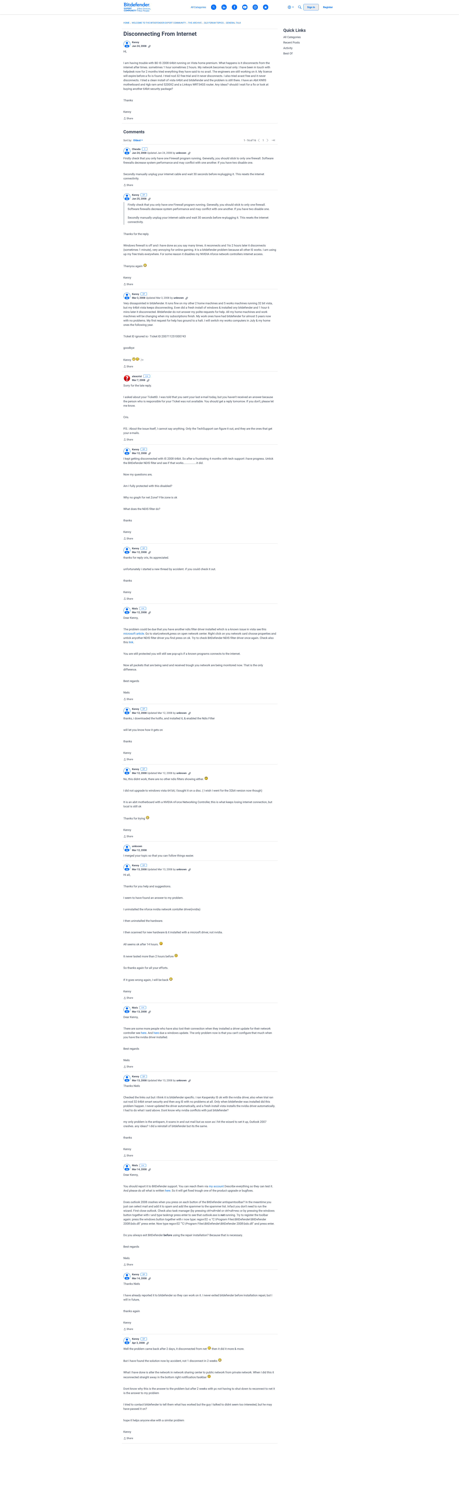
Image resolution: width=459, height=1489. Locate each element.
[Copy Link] (149, 46)
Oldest (137, 140)
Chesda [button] (136, 149)
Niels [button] (135, 608)
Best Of (288, 53)
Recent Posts (291, 42)
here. (168, 1190)
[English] (137, 7)
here (143, 1033)
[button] (127, 44)
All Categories (292, 37)
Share (128, 119)
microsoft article (133, 633)
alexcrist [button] (137, 376)
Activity (288, 48)
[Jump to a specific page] (273, 140)
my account (216, 1186)
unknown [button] (181, 152)
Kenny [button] (135, 42)
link (131, 642)
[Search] (300, 7)
